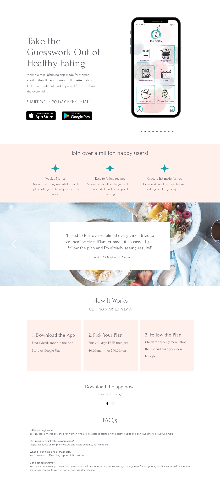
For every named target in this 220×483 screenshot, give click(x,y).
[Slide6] (161, 131)
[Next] (189, 73)
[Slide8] (168, 131)
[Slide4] (153, 131)
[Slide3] (149, 131)
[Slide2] (145, 131)
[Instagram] (112, 403)
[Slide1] (141, 131)
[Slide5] (157, 131)
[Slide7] (165, 131)
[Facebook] (107, 403)
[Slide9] (172, 131)
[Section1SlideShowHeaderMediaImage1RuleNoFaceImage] (110, 277)
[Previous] (124, 73)
